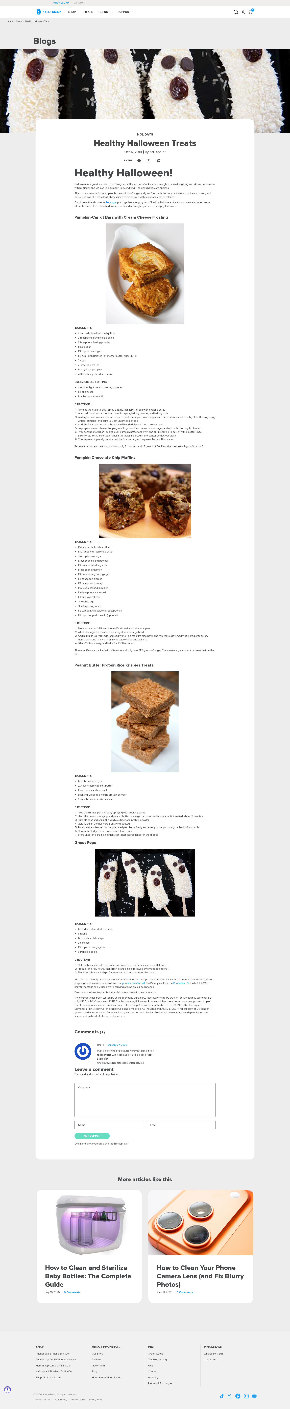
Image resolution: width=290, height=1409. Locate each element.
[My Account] (243, 12)
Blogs (44, 41)
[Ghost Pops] (145, 883)
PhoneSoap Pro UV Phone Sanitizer (56, 1359)
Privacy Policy (95, 1399)
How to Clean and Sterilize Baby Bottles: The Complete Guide (88, 1276)
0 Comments (72, 1292)
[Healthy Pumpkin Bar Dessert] (145, 273)
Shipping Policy (78, 1399)
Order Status (155, 1353)
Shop (72, 12)
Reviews (97, 1359)
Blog (94, 1371)
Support (124, 12)
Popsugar (111, 202)
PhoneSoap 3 (181, 983)
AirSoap (79, 3)
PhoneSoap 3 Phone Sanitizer (53, 1353)
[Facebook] (237, 1396)
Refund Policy (60, 1399)
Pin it (159, 160)
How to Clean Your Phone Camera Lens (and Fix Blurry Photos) (200, 1276)
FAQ (150, 1365)
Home (10, 21)
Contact (152, 1371)
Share (133, 160)
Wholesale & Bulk (214, 1353)
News (19, 21)
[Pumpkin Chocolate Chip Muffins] (145, 501)
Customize (210, 1359)
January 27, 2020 (117, 1045)
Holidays (145, 134)
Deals (88, 12)
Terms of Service (41, 1399)
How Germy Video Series (106, 1377)
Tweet (149, 160)
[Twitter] (229, 1396)
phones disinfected (133, 983)
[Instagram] (246, 1396)
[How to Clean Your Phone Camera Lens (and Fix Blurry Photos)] (200, 1222)
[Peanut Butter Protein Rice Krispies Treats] (145, 721)
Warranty (153, 1377)
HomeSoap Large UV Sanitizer (53, 1365)
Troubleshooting (157, 1359)
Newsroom (98, 1365)
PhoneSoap (61, 3)
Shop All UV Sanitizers (48, 1377)
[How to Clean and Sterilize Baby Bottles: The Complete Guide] (89, 1222)
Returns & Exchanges (160, 1383)
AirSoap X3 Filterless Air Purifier (54, 1371)
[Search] (236, 12)
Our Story (97, 1353)
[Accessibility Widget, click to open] (7, 1389)
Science (104, 12)
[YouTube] (222, 1396)
